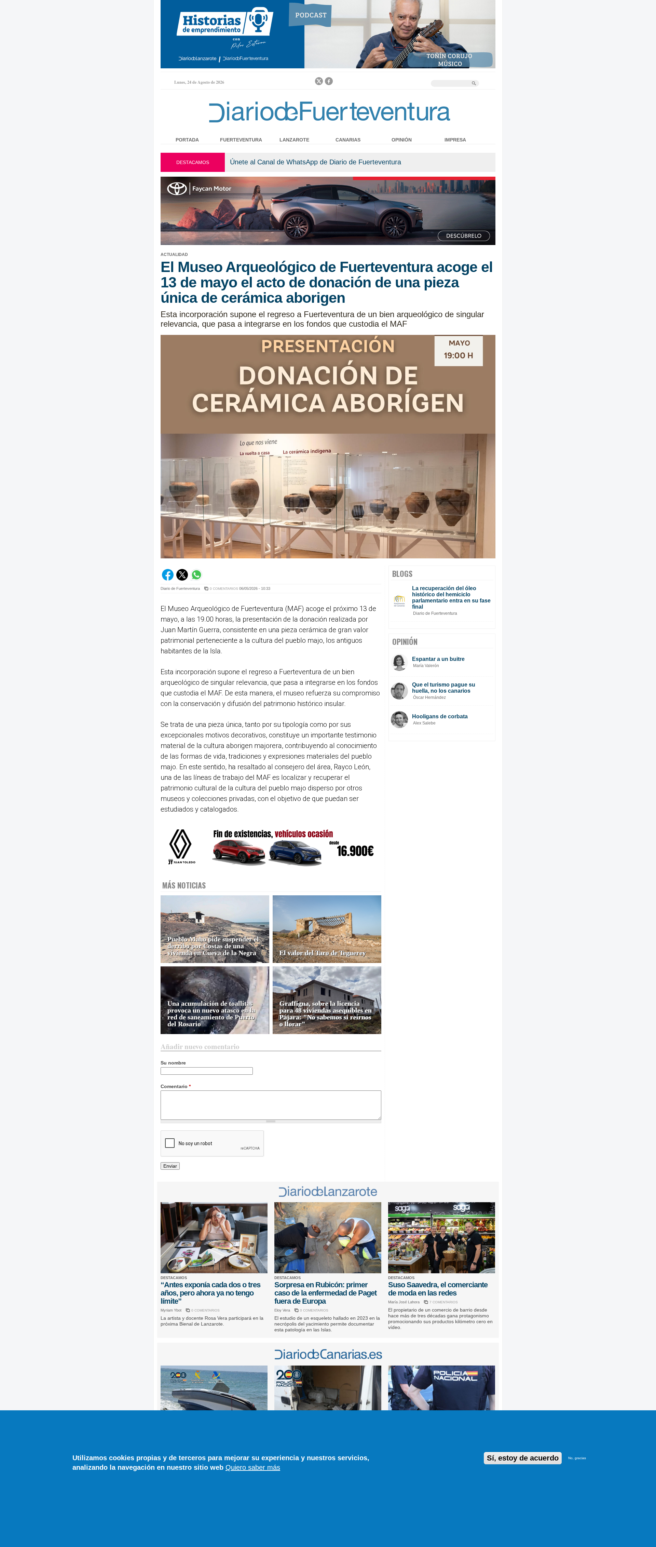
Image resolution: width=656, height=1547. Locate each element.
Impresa (455, 140)
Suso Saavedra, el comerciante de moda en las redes (438, 1288)
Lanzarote (294, 140)
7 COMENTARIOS (443, 1302)
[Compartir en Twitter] (182, 579)
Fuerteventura (241, 140)
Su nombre (173, 1063)
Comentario (176, 1086)
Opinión (402, 140)
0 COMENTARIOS (224, 589)
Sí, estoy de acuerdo (523, 1458)
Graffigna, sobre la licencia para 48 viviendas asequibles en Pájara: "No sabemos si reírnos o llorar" (325, 1014)
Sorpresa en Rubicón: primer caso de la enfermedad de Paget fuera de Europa (325, 1292)
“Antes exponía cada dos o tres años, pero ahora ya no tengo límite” (210, 1292)
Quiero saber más (253, 1467)
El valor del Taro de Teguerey (322, 952)
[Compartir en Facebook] (168, 579)
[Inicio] (328, 124)
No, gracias (577, 1458)
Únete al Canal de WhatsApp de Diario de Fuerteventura (315, 162)
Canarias (348, 140)
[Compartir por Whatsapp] (196, 579)
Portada (187, 140)
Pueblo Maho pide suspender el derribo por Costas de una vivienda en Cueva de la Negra (213, 946)
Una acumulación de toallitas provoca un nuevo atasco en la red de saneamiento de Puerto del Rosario (211, 1014)
